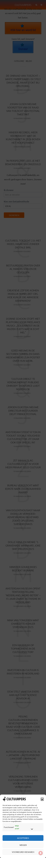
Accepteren (23, 838)
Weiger (23, 845)
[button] (42, 799)
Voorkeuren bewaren (23, 852)
